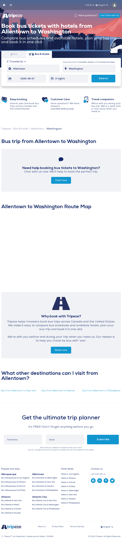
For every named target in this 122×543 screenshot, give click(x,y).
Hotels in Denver (68, 482)
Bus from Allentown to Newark (58, 391)
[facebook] (4, 5)
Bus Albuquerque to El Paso (13, 490)
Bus (15, 54)
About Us (42, 527)
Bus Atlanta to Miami (10, 505)
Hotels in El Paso (68, 486)
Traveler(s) (15, 61)
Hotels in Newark (68, 499)
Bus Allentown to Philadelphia (45, 490)
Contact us (97, 469)
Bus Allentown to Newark (43, 486)
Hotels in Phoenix (68, 478)
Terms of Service (77, 527)
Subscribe (103, 439)
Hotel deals (67, 469)
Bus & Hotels (42, 54)
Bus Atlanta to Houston (11, 513)
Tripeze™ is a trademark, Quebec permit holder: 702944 (28, 536)
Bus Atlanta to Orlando (11, 509)
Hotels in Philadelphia (70, 503)
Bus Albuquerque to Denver (13, 486)
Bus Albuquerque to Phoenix (13, 482)
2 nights (60, 79)
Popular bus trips (10, 469)
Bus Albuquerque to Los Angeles (15, 478)
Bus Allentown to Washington (44, 478)
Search (103, 78)
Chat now (61, 180)
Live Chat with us (109, 15)
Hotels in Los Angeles (70, 474)
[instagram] (11, 5)
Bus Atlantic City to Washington (45, 505)
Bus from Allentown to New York (18, 391)
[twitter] (112, 480)
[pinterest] (106, 480)
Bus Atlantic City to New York (44, 501)
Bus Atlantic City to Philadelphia (46, 509)
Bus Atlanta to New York (11, 501)
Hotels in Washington (70, 491)
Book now (61, 350)
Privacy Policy (57, 527)
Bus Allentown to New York (43, 482)
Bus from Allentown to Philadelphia (101, 391)
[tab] (106, 474)
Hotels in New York (69, 495)
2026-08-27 (27, 79)
